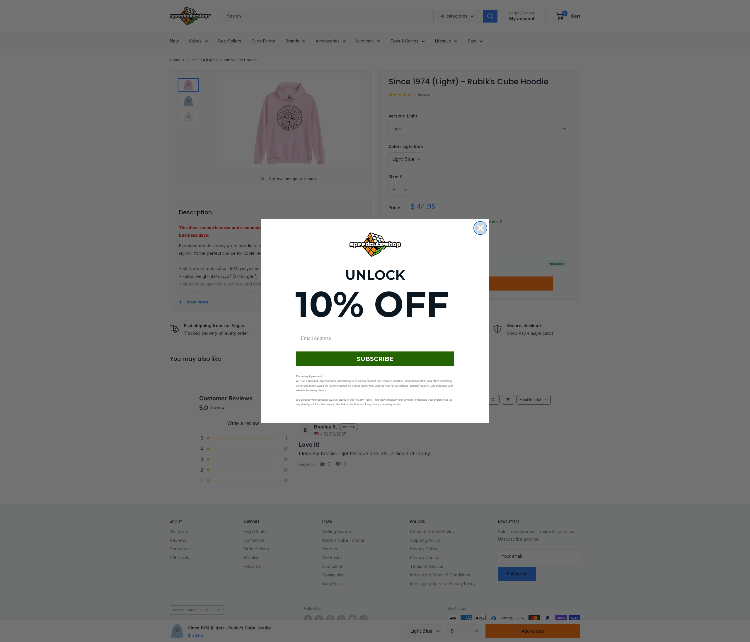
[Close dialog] (480, 228)
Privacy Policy (363, 399)
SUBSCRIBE (375, 358)
